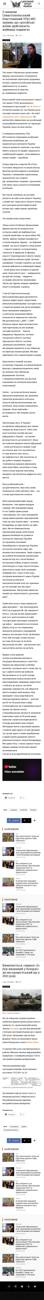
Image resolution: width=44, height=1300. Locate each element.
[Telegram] (22, 1286)
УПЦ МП (33, 810)
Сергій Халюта (33, 106)
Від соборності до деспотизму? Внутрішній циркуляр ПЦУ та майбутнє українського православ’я (28, 867)
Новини (6, 40)
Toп (17, 833)
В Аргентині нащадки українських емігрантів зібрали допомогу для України (27, 884)
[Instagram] (15, 1286)
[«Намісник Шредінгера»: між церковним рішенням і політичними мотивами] (8, 851)
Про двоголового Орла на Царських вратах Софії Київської (27, 838)
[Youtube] (35, 1286)
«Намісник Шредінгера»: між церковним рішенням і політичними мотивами (28, 852)
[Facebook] (9, 1286)
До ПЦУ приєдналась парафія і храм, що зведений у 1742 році (25, 952)
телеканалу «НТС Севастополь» (17, 116)
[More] (34, 820)
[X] (28, 1286)
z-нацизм (13, 810)
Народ (18, 878)
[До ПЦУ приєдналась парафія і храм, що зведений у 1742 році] (8, 951)
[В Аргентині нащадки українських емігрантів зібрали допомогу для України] (8, 882)
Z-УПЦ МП (23, 810)
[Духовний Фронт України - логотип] (22, 4)
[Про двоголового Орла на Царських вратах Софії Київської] (8, 837)
